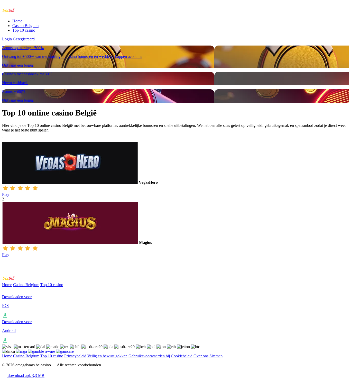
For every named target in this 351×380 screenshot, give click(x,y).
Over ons (200, 356)
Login (7, 39)
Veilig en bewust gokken (107, 356)
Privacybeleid (75, 356)
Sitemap (216, 356)
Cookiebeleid (181, 356)
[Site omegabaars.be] (23, 12)
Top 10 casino (23, 30)
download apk (25, 375)
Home (17, 21)
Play (5, 194)
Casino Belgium (25, 25)
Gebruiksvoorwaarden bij (149, 356)
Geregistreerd (24, 39)
